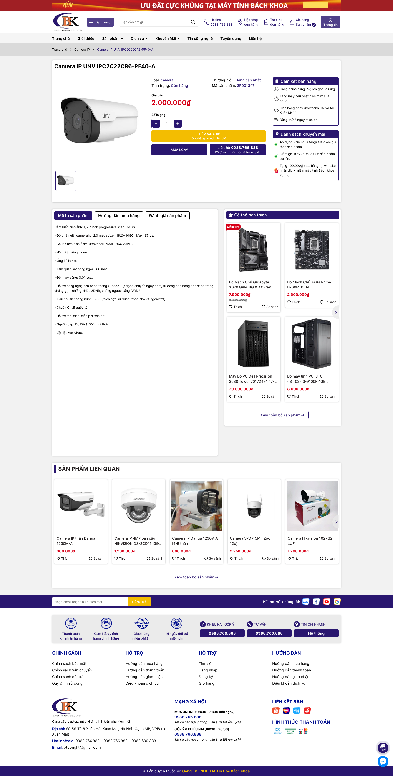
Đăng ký (206, 676)
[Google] (337, 601)
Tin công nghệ (200, 38)
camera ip (83, 235)
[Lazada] (286, 710)
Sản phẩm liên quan (89, 469)
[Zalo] (306, 601)
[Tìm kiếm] (193, 22)
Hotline (222, 22)
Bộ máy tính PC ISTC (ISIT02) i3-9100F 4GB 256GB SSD (306, 379)
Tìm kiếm (206, 663)
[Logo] (67, 22)
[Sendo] (307, 710)
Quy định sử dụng (67, 683)
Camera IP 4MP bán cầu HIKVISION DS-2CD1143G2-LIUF (138, 541)
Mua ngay (179, 150)
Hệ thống (251, 22)
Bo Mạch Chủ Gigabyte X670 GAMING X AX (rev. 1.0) (250, 285)
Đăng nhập (208, 670)
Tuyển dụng (230, 38)
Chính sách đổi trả (67, 676)
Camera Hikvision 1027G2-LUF (311, 541)
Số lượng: (158, 115)
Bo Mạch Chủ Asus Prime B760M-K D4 (309, 284)
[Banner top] (196, 5)
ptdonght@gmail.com (82, 747)
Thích (238, 307)
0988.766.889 (115, 740)
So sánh (272, 307)
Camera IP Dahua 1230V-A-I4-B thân (195, 541)
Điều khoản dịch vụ (142, 683)
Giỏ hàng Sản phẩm (305, 22)
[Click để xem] (99, 122)
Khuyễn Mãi (166, 38)
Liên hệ (255, 38)
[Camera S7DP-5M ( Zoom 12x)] (254, 506)
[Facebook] (316, 601)
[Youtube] (326, 601)
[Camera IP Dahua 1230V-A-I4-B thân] (196, 506)
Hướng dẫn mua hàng (144, 663)
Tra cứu (277, 22)
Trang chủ (61, 38)
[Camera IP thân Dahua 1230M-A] (80, 506)
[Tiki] (296, 710)
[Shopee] (276, 710)
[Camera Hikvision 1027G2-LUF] (312, 506)
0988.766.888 (222, 633)
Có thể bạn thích (250, 215)
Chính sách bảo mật (69, 663)
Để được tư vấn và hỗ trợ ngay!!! (238, 149)
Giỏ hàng (206, 683)
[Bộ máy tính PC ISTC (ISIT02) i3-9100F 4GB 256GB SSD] (312, 343)
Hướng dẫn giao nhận (144, 676)
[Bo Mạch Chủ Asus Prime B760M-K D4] (312, 249)
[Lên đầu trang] (383, 735)
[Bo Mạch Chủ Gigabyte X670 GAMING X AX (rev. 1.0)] (253, 249)
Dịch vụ (138, 38)
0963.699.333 (143, 740)
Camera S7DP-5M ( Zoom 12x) (252, 541)
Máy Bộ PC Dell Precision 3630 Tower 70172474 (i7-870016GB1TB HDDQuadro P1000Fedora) (252, 379)
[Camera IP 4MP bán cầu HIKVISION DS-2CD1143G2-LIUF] (138, 506)
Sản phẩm (111, 38)
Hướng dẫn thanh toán (145, 670)
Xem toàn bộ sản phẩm (280, 415)
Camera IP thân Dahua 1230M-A (76, 541)
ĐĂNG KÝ (139, 602)
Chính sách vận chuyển (72, 670)
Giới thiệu (86, 38)
